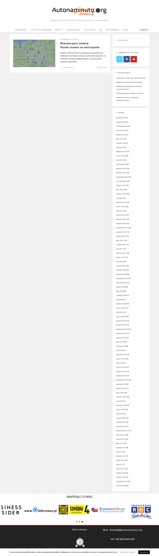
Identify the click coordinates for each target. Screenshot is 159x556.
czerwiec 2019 (121, 346)
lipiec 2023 (120, 139)
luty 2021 (119, 261)
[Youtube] (134, 59)
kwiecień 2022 (121, 202)
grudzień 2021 (121, 219)
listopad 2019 (121, 325)
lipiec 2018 (120, 393)
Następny (155, 509)
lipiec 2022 (120, 190)
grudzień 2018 (121, 371)
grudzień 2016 (121, 473)
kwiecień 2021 (121, 253)
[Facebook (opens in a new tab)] (144, 30)
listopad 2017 (121, 426)
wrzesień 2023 (121, 130)
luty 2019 (119, 363)
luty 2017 (119, 464)
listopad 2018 (121, 376)
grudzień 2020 (121, 270)
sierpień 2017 (120, 439)
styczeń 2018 (120, 418)
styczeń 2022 (120, 215)
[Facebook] (126, 59)
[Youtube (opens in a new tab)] (146, 30)
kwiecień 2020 (121, 304)
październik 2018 (122, 380)
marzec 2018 (120, 409)
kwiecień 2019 (121, 354)
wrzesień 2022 (121, 181)
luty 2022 (119, 211)
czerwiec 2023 (121, 143)
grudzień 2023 (121, 118)
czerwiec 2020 (121, 295)
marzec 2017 (120, 460)
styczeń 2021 (120, 266)
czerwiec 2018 (121, 397)
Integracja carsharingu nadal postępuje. (129, 82)
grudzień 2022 (121, 168)
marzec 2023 (120, 156)
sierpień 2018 (120, 388)
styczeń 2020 (120, 316)
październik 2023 (122, 126)
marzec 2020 (120, 308)
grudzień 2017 (121, 422)
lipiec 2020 (120, 291)
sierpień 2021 (120, 236)
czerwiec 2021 (121, 245)
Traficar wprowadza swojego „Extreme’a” (130, 93)
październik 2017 (122, 431)
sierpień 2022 (120, 185)
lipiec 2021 (120, 240)
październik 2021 (122, 228)
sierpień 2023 (120, 135)
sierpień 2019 (120, 338)
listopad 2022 (121, 173)
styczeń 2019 (120, 367)
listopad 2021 (121, 223)
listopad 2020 (121, 274)
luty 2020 (119, 312)
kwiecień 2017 (121, 456)
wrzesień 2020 (121, 283)
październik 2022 (122, 177)
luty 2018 (119, 414)
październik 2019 (122, 329)
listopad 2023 (121, 122)
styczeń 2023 (120, 164)
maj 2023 (119, 147)
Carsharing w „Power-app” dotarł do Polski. (131, 78)
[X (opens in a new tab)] (141, 30)
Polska (75, 39)
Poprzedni (4, 509)
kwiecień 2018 (121, 405)
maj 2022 (119, 198)
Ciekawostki (65, 39)
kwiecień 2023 (121, 151)
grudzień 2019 (121, 321)
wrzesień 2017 (121, 435)
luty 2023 (119, 160)
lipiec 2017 (120, 443)
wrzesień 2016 (121, 486)
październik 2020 (122, 278)
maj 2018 (119, 401)
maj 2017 (119, 452)
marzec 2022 (120, 206)
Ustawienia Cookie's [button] (127, 552)
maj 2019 (119, 350)
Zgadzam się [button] (144, 552)
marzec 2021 (120, 257)
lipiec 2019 (120, 342)
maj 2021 (119, 249)
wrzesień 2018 (121, 384)
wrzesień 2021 (121, 232)
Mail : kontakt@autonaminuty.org (122, 529)
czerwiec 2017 (121, 448)
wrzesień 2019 (121, 333)
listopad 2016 (121, 477)
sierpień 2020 (120, 287)
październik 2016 (122, 481)
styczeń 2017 (120, 469)
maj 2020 (119, 299)
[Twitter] (119, 59)
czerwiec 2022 (121, 194)
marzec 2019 (120, 359)
